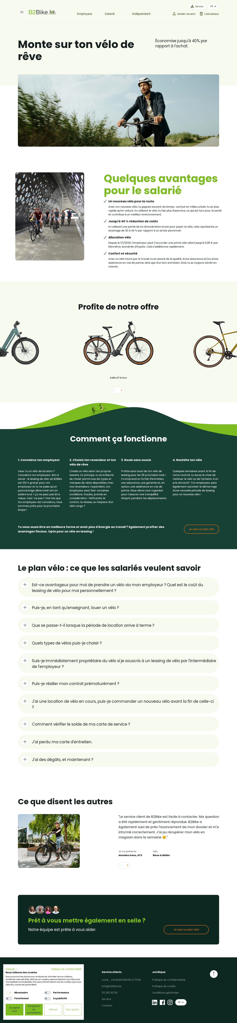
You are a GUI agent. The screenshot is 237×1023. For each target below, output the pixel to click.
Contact (107, 1005)
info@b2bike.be (111, 986)
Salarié (110, 14)
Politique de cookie (164, 986)
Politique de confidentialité (168, 980)
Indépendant (141, 14)
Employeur (84, 14)
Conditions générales (165, 993)
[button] (12, 969)
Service (106, 999)
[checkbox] (9, 992)
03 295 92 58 (109, 993)
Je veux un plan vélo (201, 529)
